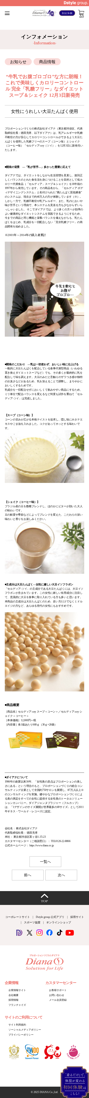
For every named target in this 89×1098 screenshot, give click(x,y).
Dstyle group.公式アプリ (50, 917)
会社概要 (13, 995)
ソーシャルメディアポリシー (24, 1029)
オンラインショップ (58, 922)
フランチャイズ (17, 1005)
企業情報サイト (17, 990)
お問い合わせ (56, 995)
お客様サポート (58, 990)
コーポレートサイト (17, 917)
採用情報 (13, 1000)
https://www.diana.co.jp (41, 845)
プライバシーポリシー (21, 1034)
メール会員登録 (58, 1000)
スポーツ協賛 (32, 922)
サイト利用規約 (17, 1024)
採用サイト (77, 917)
